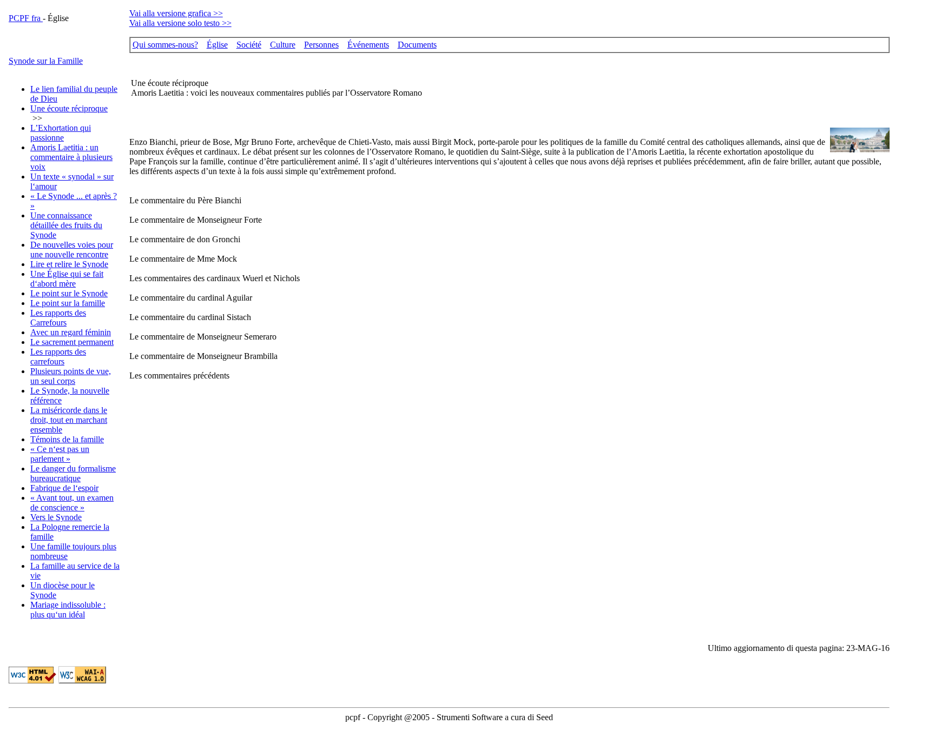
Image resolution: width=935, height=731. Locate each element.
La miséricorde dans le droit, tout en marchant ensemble (68, 420)
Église (217, 44)
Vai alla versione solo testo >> (180, 23)
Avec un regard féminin (70, 332)
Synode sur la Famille (46, 60)
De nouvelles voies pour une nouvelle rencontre (71, 249)
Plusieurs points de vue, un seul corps (70, 376)
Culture (282, 44)
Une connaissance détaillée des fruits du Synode (66, 225)
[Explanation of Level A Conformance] (82, 680)
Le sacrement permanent (72, 342)
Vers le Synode (56, 517)
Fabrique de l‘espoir (64, 488)
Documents (417, 44)
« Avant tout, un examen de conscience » (72, 502)
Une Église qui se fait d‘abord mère (66, 278)
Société (248, 44)
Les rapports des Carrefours (58, 317)
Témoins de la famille (67, 439)
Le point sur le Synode (69, 293)
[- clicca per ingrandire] (860, 149)
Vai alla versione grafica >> (176, 13)
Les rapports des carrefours (58, 356)
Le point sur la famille (67, 303)
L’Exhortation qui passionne (60, 132)
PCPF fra (26, 18)
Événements (368, 44)
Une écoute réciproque (69, 108)
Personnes (321, 44)
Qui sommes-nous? (165, 44)
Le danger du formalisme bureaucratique (73, 473)
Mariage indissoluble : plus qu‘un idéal (68, 609)
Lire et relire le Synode (69, 264)
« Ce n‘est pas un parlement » (59, 453)
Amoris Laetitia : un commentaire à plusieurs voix (71, 157)
